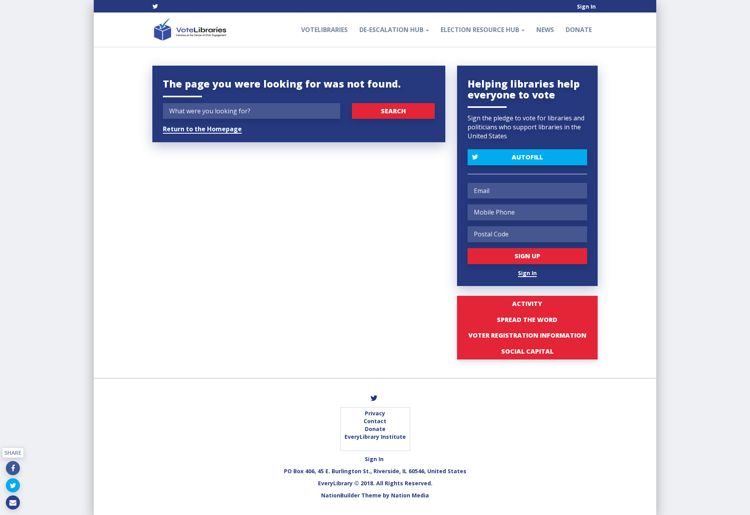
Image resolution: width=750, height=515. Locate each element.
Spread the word (527, 319)
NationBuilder (340, 495)
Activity (527, 303)
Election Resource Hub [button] (481, 29)
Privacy (375, 413)
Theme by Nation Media (395, 495)
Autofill (527, 157)
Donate (579, 29)
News (545, 29)
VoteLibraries (324, 29)
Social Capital (527, 351)
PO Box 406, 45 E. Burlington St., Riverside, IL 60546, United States (375, 471)
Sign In (586, 6)
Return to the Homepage (202, 129)
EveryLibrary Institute (375, 436)
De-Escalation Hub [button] (392, 29)
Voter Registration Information (527, 335)
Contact (375, 421)
